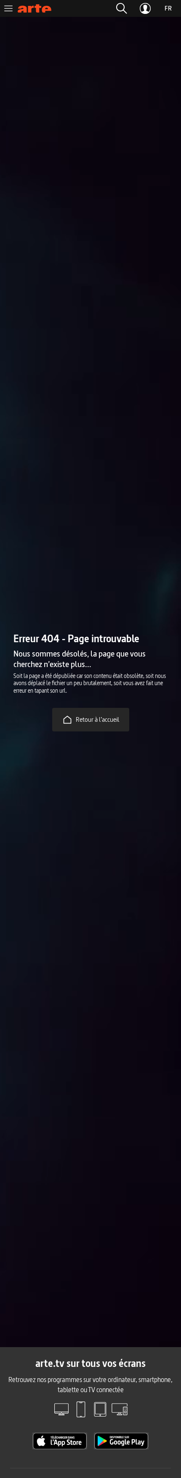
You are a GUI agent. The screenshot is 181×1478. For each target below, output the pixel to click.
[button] (121, 8)
